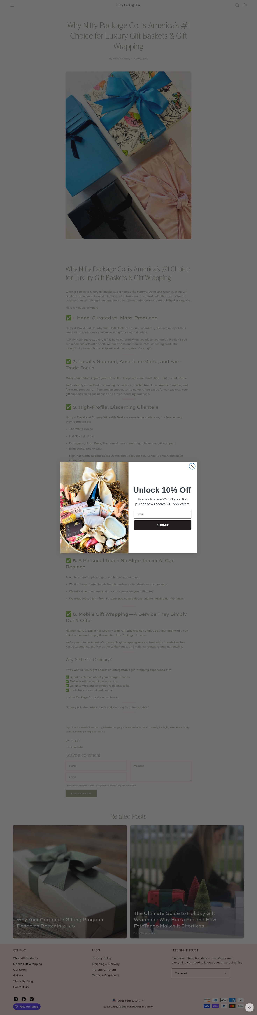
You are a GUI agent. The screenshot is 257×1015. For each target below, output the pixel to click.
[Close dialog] (192, 466)
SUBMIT (163, 525)
